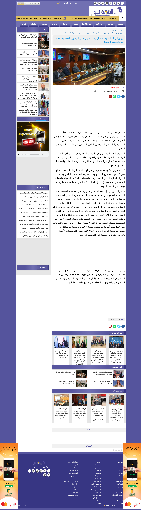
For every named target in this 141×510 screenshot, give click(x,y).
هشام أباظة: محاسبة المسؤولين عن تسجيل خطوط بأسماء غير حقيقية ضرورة (27, 112)
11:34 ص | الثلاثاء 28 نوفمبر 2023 (110, 91)
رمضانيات (98, 500)
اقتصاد (99, 470)
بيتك (76, 500)
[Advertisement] (89, 115)
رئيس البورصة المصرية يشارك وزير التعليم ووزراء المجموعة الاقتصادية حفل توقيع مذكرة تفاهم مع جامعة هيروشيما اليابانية (116, 356)
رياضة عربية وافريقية (71, 481)
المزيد (24, 24)
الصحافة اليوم (73, 473)
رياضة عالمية (97, 481)
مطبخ (76, 487)
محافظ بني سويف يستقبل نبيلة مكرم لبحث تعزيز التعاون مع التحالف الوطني (28, 79)
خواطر (122, 503)
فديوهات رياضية (96, 484)
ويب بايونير (19, 505)
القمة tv (75, 465)
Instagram (106, 3)
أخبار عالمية (99, 24)
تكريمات (54, 24)
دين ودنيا (98, 476)
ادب (99, 503)
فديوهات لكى (119, 492)
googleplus (114, 3)
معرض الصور (96, 495)
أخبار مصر (110, 24)
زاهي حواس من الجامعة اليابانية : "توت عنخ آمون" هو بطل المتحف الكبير (54, 18)
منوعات (121, 473)
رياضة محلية (120, 481)
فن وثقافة (97, 465)
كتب (117, 87)
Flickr (103, 3)
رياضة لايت (120, 484)
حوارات (75, 467)
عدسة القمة (120, 476)
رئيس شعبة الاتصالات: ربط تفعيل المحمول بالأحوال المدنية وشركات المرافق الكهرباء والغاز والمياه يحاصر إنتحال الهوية (27, 96)
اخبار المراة (97, 487)
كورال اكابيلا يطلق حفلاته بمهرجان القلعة (65, 373)
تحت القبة (121, 478)
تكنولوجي (44, 24)
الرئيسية (120, 24)
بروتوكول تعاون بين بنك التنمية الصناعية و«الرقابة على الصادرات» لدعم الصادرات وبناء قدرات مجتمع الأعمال (116, 414)
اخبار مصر (120, 462)
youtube (110, 3)
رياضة (76, 24)
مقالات (122, 467)
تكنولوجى (98, 473)
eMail (95, 3)
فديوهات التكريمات (118, 495)
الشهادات (75, 492)
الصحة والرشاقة (95, 489)
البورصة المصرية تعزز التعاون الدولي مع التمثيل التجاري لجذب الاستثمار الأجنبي (61, 354)
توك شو (121, 470)
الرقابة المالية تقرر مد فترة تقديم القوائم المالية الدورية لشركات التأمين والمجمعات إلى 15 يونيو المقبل (79, 413)
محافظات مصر (73, 462)
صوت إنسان (97, 498)
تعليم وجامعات (73, 495)
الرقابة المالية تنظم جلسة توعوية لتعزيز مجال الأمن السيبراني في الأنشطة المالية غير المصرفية (61, 413)
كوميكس (98, 467)
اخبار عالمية (74, 470)
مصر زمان (74, 476)
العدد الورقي (120, 500)
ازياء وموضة (120, 487)
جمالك (76, 489)
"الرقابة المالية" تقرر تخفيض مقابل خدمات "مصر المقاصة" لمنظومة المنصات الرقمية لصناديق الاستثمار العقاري (98, 414)
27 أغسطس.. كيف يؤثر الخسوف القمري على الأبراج (102, 382)
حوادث (98, 462)
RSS (99, 3)
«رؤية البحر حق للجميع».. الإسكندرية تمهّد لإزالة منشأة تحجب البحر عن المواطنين (28, 104)
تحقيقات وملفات (118, 465)
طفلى (122, 489)
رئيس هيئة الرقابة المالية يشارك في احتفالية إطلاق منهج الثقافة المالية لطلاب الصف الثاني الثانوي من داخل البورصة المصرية (98, 356)
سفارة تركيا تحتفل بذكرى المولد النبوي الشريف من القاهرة (102, 373)
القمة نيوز (102, 505)
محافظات (33, 24)
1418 (91, 91)
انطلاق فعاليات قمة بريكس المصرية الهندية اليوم (67, 382)
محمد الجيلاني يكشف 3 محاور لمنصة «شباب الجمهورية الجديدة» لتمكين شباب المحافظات (28, 88)
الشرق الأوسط (87, 24)
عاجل (122, 498)
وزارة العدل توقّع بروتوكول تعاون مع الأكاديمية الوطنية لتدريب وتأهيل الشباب (34, 237)
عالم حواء (66, 24)
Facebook (122, 3)
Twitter (118, 3)
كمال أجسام (74, 498)
